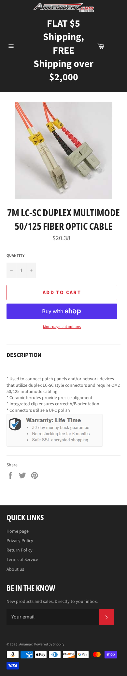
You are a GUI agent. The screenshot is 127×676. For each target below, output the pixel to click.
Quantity (15, 255)
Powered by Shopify (49, 644)
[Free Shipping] (115, 46)
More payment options (62, 327)
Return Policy (20, 550)
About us (15, 569)
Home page (18, 531)
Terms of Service (22, 559)
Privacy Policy (20, 541)
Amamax (26, 644)
